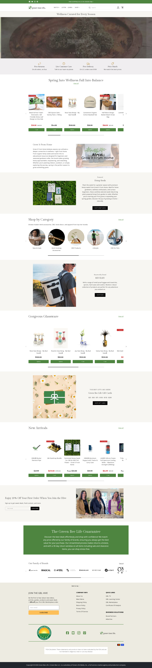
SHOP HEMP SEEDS (100, 208)
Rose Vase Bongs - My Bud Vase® (72, 114)
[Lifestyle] (95, 237)
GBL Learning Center (113, 599)
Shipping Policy (81, 602)
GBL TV (108, 596)
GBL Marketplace (112, 602)
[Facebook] (29, 2)
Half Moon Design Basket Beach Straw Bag (108, 115)
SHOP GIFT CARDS (100, 403)
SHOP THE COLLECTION (76, 41)
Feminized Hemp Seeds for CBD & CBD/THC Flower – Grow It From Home (72, 461)
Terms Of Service (82, 611)
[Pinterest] (37, 2)
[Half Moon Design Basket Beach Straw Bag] (108, 102)
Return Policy (80, 605)
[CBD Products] (76, 237)
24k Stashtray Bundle (54, 458)
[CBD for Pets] (115, 237)
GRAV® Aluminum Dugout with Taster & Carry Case (90, 460)
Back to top (75, 586)
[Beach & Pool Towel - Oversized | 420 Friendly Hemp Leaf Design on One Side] (36, 102)
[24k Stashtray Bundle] (54, 448)
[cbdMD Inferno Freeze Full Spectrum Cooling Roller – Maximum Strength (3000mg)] (108, 448)
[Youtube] (32, 2)
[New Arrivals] (37, 237)
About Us (79, 596)
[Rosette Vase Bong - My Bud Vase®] (61, 338)
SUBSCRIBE (44, 612)
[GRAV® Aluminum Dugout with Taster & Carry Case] (90, 448)
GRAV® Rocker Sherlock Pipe (36, 459)
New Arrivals (37, 248)
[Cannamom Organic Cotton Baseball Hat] (90, 102)
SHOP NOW (100, 295)
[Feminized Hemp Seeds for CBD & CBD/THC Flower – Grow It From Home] (72, 448)
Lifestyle (95, 248)
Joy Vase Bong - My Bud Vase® (83, 352)
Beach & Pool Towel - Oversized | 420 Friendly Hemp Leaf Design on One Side (36, 116)
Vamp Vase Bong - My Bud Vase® (105, 352)
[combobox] (101, 7)
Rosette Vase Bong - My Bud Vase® (60, 352)
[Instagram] (34, 2)
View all (76, 83)
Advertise (109, 619)
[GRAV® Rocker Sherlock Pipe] (36, 448)
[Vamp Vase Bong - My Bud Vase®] (105, 338)
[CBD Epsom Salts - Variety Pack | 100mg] (54, 102)
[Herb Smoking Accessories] (56, 237)
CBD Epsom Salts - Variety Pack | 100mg (54, 114)
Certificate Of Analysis (113, 605)
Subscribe (35, 508)
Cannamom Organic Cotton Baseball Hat (90, 114)
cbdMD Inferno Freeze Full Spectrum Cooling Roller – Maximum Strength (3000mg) (108, 461)
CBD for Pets (115, 248)
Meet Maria (80, 599)
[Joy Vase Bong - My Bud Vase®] (83, 338)
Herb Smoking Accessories (56, 249)
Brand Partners (111, 616)
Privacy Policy (80, 608)
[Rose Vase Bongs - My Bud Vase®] (72, 102)
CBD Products (76, 248)
